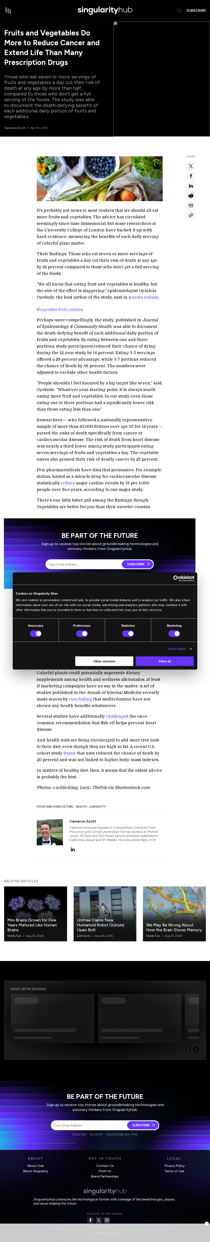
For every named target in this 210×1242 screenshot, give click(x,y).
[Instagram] (107, 1220)
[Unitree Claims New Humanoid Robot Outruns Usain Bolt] (105, 913)
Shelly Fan (14, 936)
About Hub (35, 1166)
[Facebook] (90, 1220)
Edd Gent (83, 936)
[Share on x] (191, 166)
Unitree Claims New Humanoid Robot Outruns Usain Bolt (100, 925)
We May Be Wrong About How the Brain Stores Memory (174, 927)
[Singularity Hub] (105, 11)
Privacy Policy (174, 1166)
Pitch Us (105, 1171)
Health (81, 806)
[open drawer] (8, 11)
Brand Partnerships (105, 1176)
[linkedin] (73, 849)
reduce (68, 483)
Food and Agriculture (55, 806)
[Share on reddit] (191, 196)
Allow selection (104, 661)
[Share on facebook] (191, 176)
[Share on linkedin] (191, 186)
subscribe (196, 10)
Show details (177, 648)
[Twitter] (98, 1220)
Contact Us (105, 1166)
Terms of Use (174, 1171)
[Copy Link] (191, 215)
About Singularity (35, 1171)
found (69, 753)
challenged (117, 716)
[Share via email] (191, 205)
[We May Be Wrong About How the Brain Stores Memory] (174, 913)
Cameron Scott (15, 128)
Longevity (97, 806)
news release (145, 297)
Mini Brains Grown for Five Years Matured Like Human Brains (32, 925)
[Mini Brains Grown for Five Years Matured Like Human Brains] (35, 913)
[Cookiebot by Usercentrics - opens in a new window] (176, 579)
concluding (80, 699)
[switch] (82, 633)
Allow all (165, 661)
